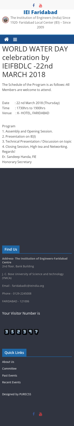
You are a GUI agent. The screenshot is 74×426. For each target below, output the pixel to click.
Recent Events (11, 382)
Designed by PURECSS (16, 394)
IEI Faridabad (40, 12)
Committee (9, 368)
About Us (8, 362)
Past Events (9, 375)
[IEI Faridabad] (6, 39)
